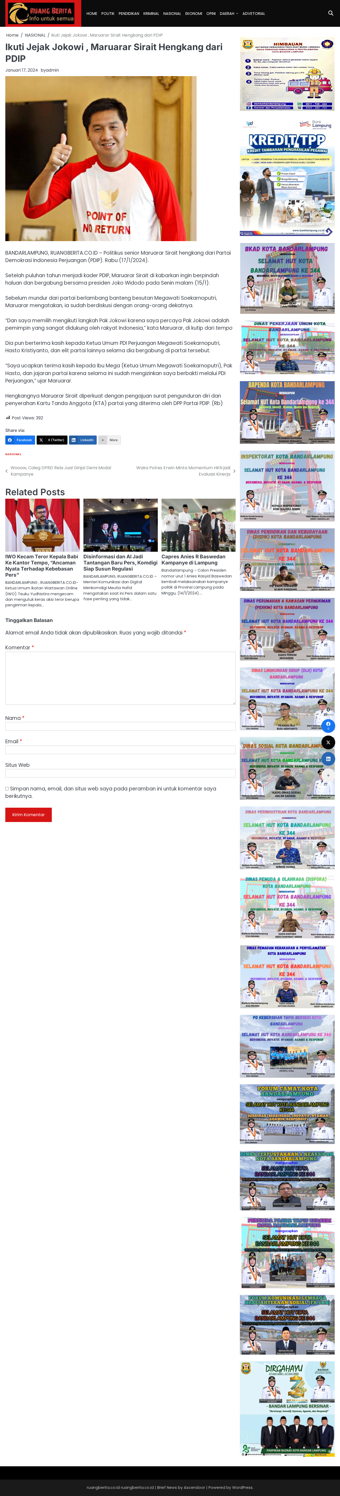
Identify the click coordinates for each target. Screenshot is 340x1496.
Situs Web (17, 765)
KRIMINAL (151, 13)
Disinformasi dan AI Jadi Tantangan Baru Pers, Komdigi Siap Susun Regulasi (120, 563)
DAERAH (227, 13)
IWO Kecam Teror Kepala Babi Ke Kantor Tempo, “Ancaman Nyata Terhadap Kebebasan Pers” (41, 566)
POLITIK (107, 13)
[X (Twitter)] (328, 742)
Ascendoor (194, 1487)
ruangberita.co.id (137, 1487)
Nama (14, 718)
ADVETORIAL (254, 13)
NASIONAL (172, 13)
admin (52, 70)
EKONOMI (193, 13)
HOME (92, 13)
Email (13, 741)
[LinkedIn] (328, 759)
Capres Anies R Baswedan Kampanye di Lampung (194, 560)
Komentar (19, 647)
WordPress (242, 1487)
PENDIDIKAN (129, 13)
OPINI (211, 13)
